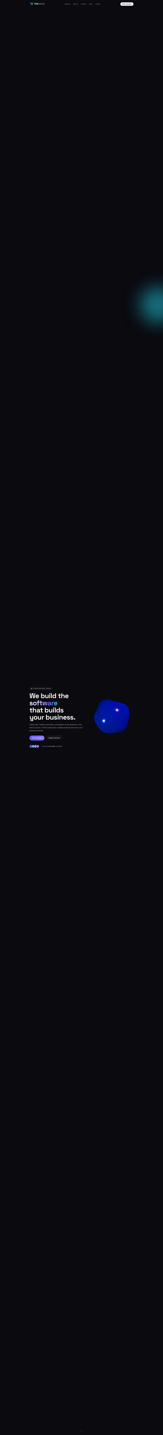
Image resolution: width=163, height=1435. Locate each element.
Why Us (75, 4)
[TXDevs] (37, 4)
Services (67, 4)
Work (90, 4)
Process (83, 4)
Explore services (54, 738)
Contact (97, 4)
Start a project (127, 4)
